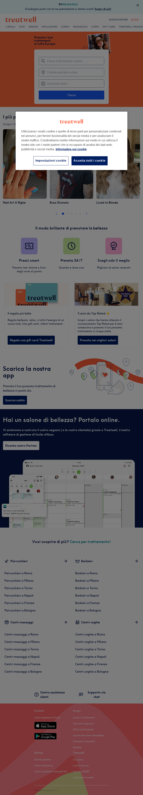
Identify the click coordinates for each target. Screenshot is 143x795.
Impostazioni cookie (50, 160)
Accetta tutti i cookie (90, 160)
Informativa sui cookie (71, 149)
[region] (71, 141)
